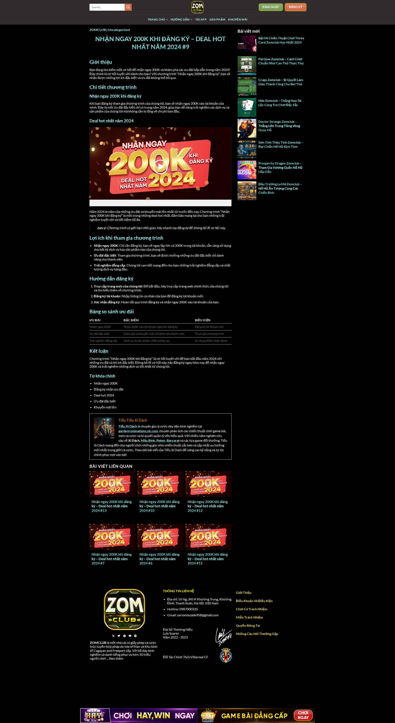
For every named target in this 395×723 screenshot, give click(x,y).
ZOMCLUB (97, 30)
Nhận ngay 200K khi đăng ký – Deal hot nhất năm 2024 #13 (112, 506)
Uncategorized (119, 30)
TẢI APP (201, 19)
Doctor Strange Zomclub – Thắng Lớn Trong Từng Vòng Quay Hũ (279, 125)
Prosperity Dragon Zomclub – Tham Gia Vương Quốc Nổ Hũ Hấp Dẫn (280, 167)
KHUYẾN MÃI (237, 19)
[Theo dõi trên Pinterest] (124, 635)
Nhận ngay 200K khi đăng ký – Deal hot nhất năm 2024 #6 (159, 558)
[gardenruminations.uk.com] (197, 7)
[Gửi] (128, 7)
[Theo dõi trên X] (113, 635)
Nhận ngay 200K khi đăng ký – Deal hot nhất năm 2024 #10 (159, 506)
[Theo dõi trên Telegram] (135, 635)
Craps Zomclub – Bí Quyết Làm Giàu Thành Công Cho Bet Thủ (280, 82)
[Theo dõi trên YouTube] (130, 635)
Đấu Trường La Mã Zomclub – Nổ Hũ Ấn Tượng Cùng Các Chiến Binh (280, 188)
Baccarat (173, 440)
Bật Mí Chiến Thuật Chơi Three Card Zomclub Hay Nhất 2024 (281, 40)
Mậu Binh (148, 440)
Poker (160, 440)
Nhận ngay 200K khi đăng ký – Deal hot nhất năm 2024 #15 (208, 558)
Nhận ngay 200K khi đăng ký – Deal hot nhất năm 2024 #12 (208, 506)
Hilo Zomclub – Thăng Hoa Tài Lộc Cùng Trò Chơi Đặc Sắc (279, 102)
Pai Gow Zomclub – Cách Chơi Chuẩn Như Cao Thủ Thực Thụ (281, 61)
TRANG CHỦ (156, 19)
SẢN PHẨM (217, 19)
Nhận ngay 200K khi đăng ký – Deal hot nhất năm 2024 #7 (112, 558)
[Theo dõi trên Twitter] (118, 635)
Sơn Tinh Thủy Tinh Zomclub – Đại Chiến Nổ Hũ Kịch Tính (280, 144)
